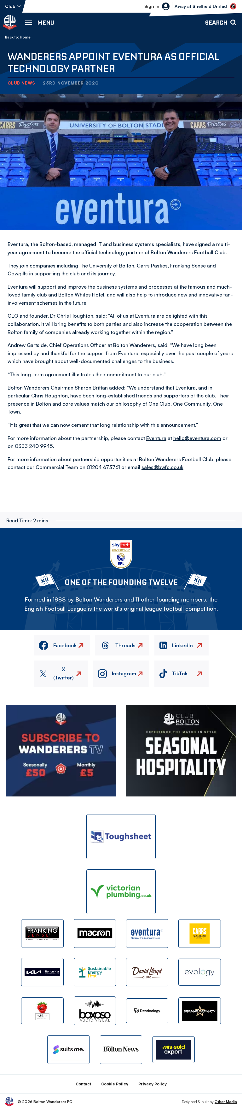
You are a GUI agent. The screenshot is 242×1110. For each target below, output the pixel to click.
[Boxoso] (95, 1010)
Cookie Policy (114, 1084)
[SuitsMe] (68, 1049)
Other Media (226, 1101)
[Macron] (95, 933)
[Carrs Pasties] (199, 933)
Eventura (156, 438)
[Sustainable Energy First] (95, 972)
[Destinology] (147, 1010)
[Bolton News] (121, 1049)
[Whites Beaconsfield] (42, 1010)
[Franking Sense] (42, 933)
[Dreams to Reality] (199, 1010)
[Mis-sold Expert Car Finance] (173, 1049)
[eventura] (147, 933)
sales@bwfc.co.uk (162, 467)
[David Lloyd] (147, 972)
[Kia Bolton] (42, 972)
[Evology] (199, 972)
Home (25, 37)
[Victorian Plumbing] (121, 891)
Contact (83, 1084)
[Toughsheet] (121, 836)
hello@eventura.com (197, 438)
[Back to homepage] (10, 22)
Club (10, 6)
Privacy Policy (152, 1084)
